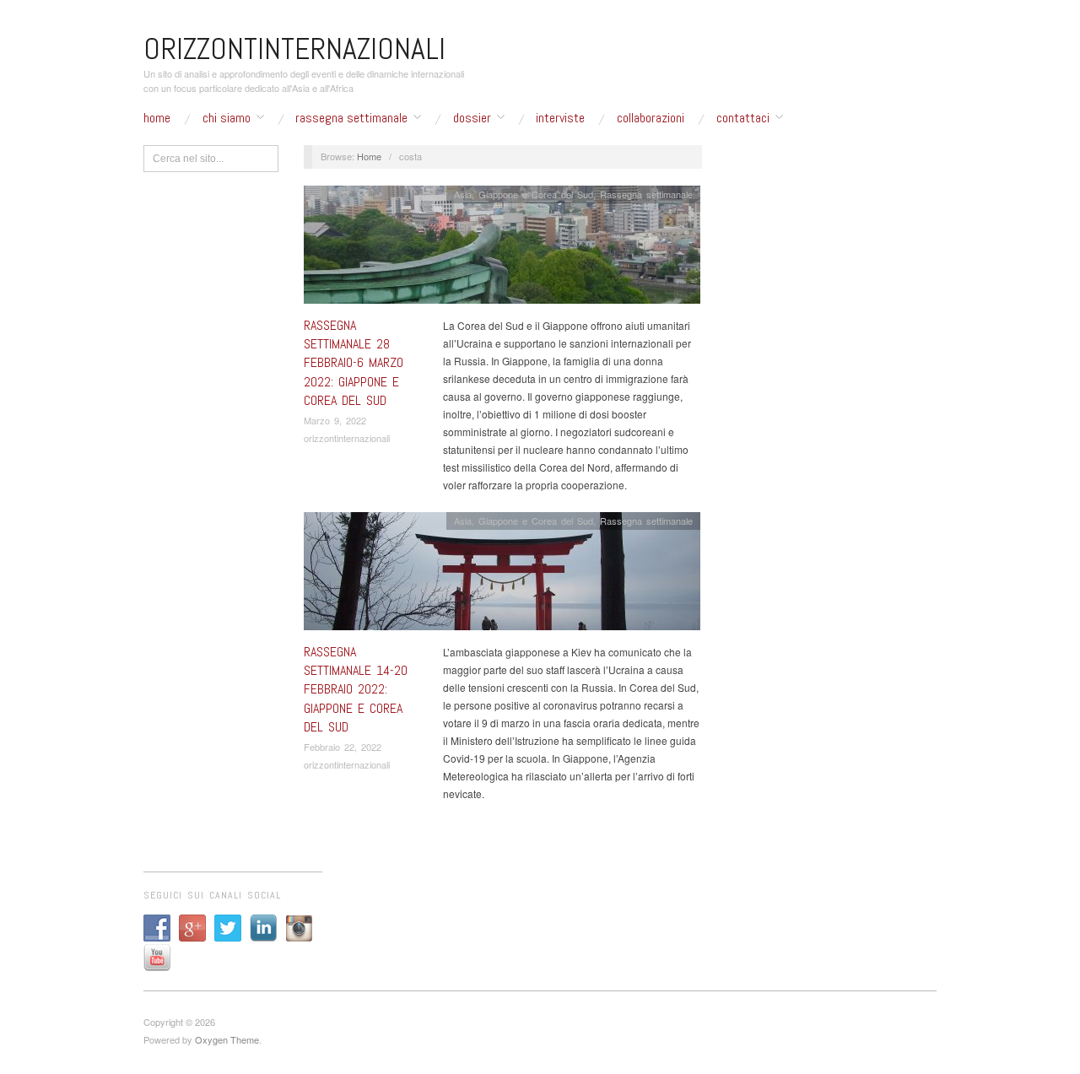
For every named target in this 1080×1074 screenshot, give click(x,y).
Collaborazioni (650, 118)
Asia (463, 194)
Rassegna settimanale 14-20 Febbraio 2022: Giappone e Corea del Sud (356, 690)
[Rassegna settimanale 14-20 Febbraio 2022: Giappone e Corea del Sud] (502, 575)
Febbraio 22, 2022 (342, 746)
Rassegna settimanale (351, 118)
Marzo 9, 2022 (335, 420)
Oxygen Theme (227, 1039)
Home (156, 118)
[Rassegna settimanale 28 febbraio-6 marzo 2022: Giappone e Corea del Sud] (502, 248)
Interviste (560, 118)
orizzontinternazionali (347, 438)
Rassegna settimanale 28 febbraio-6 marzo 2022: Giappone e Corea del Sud (353, 363)
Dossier (472, 118)
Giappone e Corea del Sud (535, 194)
